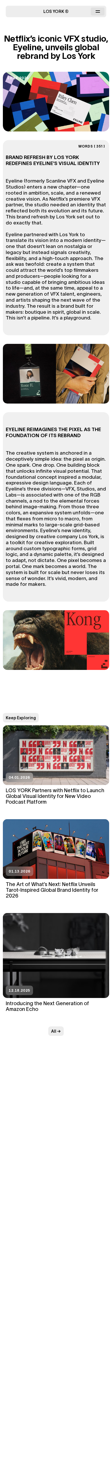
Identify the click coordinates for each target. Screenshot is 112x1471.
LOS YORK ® (56, 11)
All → (56, 1031)
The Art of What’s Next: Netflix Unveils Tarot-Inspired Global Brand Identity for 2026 (52, 889)
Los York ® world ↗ (56, 106)
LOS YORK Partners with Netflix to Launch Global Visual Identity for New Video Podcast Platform (55, 796)
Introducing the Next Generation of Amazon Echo (47, 1006)
